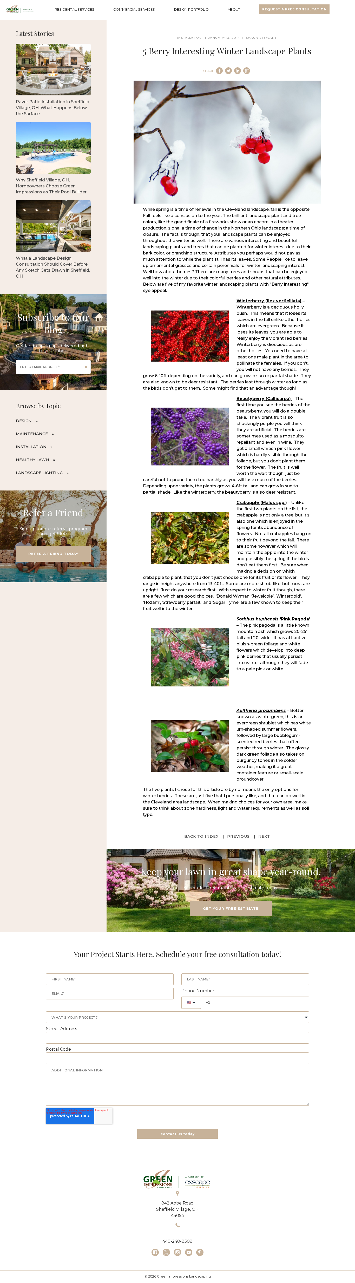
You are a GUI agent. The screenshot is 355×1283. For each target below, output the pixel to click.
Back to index (201, 836)
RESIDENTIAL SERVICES (74, 9)
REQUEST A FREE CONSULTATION (294, 9)
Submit (86, 367)
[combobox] (177, 1017)
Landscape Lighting (39, 472)
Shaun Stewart (261, 38)
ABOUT (234, 9)
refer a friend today (53, 554)
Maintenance (32, 433)
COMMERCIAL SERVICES (134, 9)
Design (24, 420)
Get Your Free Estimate (231, 908)
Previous (238, 836)
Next (264, 836)
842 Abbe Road (177, 1203)
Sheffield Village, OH (177, 1209)
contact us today (178, 1134)
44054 (177, 1215)
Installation (31, 446)
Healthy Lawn (32, 459)
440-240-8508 (177, 1241)
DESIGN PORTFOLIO (191, 9)
